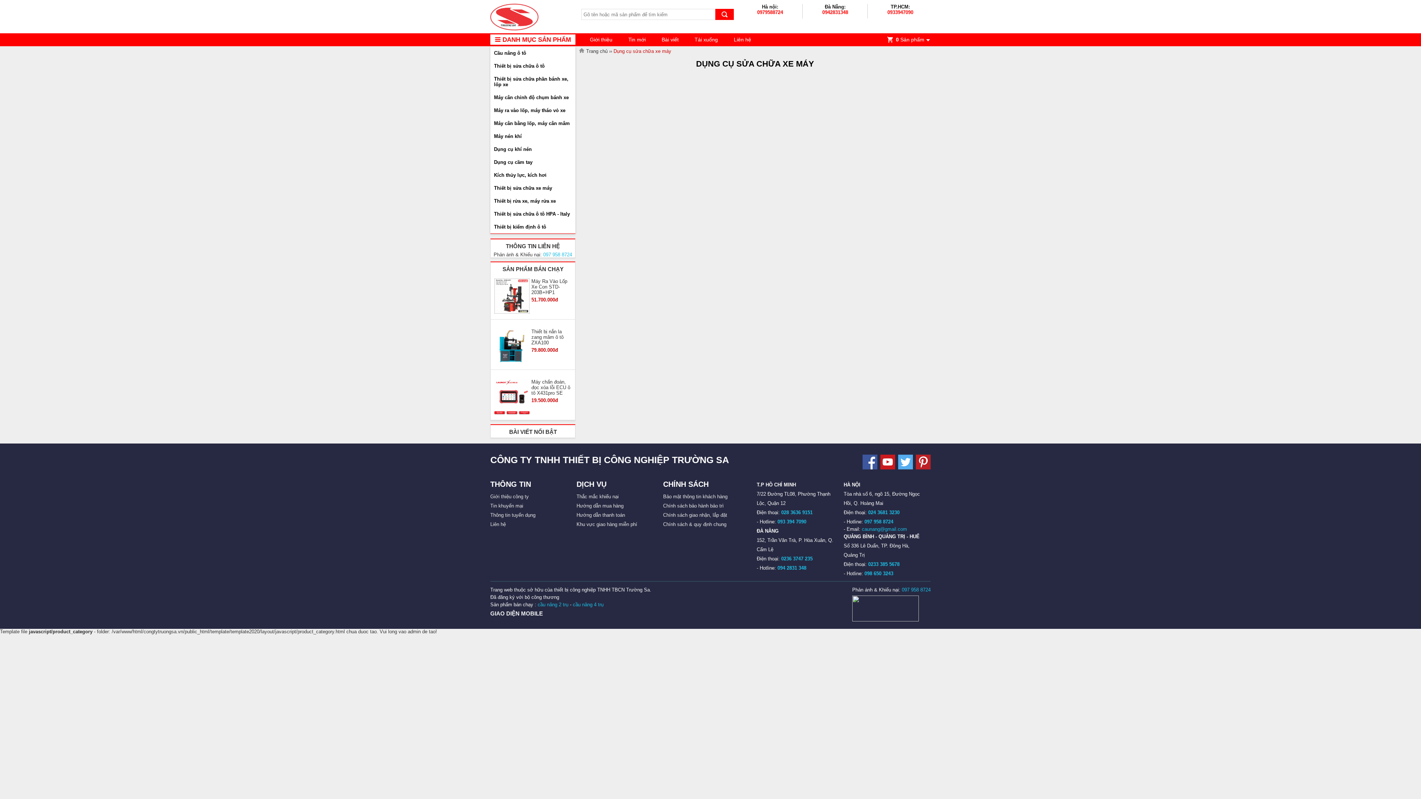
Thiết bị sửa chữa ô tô (519, 66)
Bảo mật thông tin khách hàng (695, 496)
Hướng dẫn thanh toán (601, 515)
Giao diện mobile (516, 613)
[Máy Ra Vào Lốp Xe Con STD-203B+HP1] (512, 297)
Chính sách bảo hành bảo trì (693, 506)
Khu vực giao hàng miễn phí (607, 524)
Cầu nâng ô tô (510, 53)
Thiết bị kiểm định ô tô (520, 227)
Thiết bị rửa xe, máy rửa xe (525, 201)
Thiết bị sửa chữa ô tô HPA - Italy (532, 214)
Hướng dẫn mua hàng (600, 506)
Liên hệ (742, 40)
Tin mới (637, 40)
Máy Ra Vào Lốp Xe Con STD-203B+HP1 (549, 287)
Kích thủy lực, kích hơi (520, 175)
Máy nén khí (508, 136)
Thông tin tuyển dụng (512, 515)
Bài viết (670, 40)
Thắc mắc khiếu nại (598, 496)
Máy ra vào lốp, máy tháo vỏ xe (529, 110)
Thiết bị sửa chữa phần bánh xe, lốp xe (531, 81)
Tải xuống (706, 40)
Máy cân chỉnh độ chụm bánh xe (531, 97)
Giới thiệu (601, 40)
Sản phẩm (910, 40)
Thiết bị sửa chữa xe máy (523, 188)
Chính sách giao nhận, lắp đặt (695, 515)
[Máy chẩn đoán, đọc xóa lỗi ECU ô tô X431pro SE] (512, 397)
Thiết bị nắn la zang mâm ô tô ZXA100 (547, 337)
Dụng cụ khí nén (513, 149)
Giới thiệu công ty (509, 496)
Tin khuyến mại (506, 506)
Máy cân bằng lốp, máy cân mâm (532, 123)
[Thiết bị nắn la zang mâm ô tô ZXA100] (512, 347)
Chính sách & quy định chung (694, 524)
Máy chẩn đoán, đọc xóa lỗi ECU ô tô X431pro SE (550, 387)
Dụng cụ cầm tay (513, 162)
